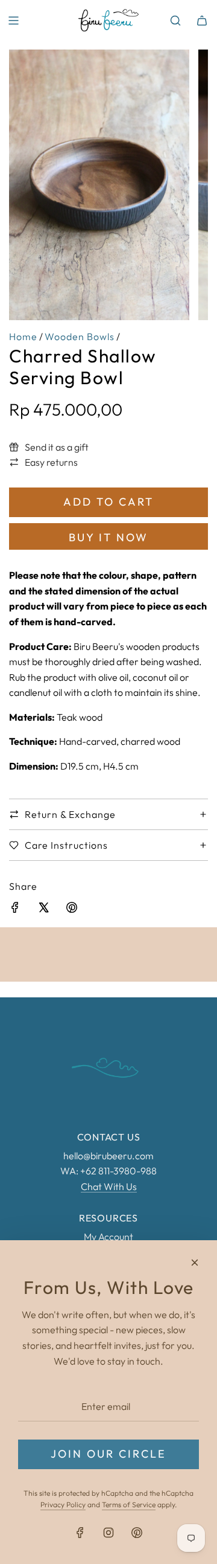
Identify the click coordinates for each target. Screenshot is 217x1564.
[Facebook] (80, 1532)
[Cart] (202, 20)
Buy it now (108, 537)
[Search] (175, 20)
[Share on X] (43, 909)
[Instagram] (108, 1532)
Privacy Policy (63, 1504)
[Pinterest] (137, 1532)
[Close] (194, 1262)
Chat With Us (109, 1186)
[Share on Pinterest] (71, 909)
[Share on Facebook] (15, 909)
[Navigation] (13, 20)
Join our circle (108, 1454)
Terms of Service (129, 1504)
